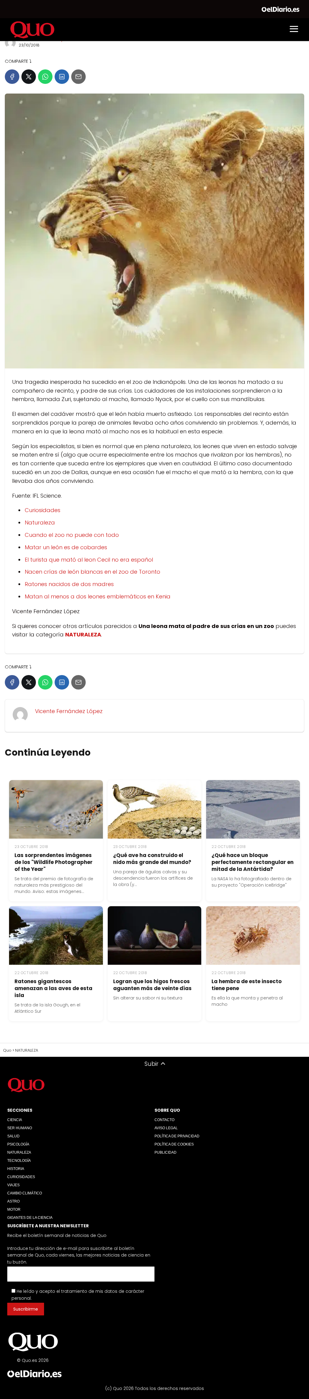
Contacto (164, 1120)
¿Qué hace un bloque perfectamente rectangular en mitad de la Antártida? (253, 862)
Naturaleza (40, 522)
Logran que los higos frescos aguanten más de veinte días (152, 985)
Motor (14, 1209)
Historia (15, 1169)
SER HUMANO (19, 1128)
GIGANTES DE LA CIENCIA (30, 1218)
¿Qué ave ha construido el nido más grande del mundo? (152, 859)
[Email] (78, 76)
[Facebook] (12, 76)
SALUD (13, 1136)
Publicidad (165, 1152)
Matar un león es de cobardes (66, 547)
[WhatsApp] (45, 76)
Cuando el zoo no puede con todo (72, 535)
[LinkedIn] (62, 76)
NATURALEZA (19, 1152)
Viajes (13, 1185)
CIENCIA (14, 1120)
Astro (13, 1201)
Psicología (18, 1144)
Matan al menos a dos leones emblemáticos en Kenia (97, 596)
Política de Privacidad (176, 1136)
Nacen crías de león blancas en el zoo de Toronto (92, 571)
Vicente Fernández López (69, 711)
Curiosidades (42, 510)
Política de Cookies (174, 1144)
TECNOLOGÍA (19, 1160)
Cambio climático (24, 1193)
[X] (28, 76)
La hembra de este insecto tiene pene (247, 985)
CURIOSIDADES (21, 1177)
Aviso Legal (166, 1128)
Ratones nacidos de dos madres (69, 584)
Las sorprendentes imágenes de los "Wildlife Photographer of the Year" (53, 862)
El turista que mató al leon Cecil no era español (89, 559)
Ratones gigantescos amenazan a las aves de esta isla (53, 988)
